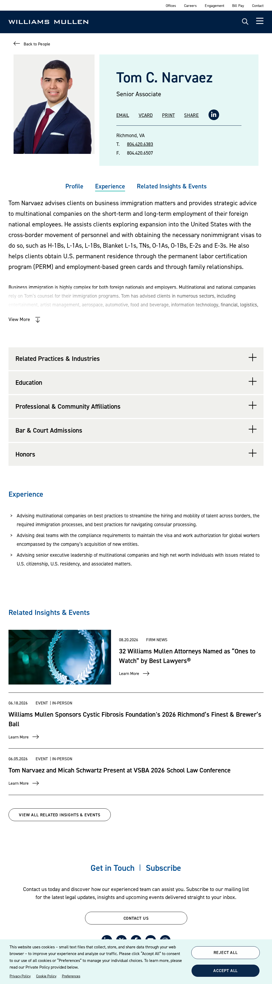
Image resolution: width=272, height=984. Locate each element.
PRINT (168, 115)
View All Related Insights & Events (59, 814)
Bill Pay (238, 5)
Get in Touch (112, 867)
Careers (190, 5)
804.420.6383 (140, 144)
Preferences (71, 976)
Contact (258, 5)
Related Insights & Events (172, 186)
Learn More (129, 673)
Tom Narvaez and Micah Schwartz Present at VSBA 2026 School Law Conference (119, 770)
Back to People (37, 44)
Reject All (226, 952)
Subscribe (163, 867)
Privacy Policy (20, 976)
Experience (110, 186)
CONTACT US (136, 918)
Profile (74, 186)
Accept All (225, 970)
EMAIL (122, 115)
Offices (171, 5)
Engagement (214, 5)
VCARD (146, 115)
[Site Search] (245, 22)
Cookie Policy (46, 976)
